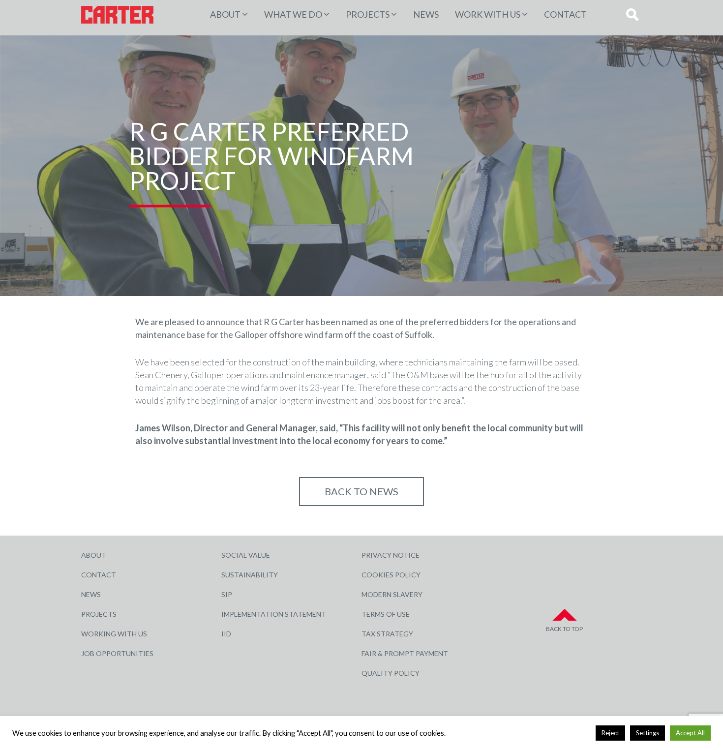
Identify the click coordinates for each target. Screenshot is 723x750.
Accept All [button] (690, 733)
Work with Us (487, 14)
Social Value (245, 555)
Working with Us (114, 634)
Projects (99, 614)
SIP (226, 594)
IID (226, 634)
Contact (565, 14)
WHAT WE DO (293, 14)
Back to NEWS (361, 491)
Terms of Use (386, 614)
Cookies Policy (391, 574)
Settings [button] (647, 733)
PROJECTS (368, 14)
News (426, 14)
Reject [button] (610, 733)
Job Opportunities (117, 653)
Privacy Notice (391, 555)
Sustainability (249, 574)
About (225, 14)
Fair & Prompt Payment (405, 653)
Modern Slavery (392, 594)
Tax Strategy (387, 634)
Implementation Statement (273, 614)
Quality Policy (391, 673)
